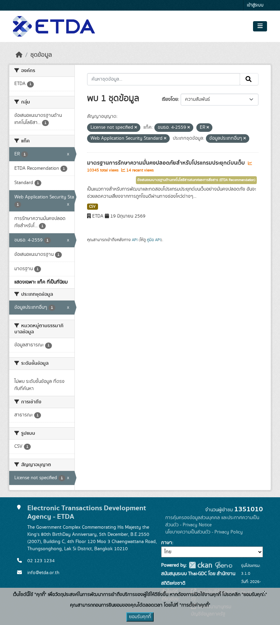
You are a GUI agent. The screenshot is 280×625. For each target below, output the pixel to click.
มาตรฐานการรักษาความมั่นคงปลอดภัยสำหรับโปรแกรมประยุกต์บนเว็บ (166, 162)
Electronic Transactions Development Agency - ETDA (86, 512)
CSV (92, 206)
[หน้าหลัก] (19, 55)
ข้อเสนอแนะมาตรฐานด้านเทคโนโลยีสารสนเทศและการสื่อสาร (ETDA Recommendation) (196, 180)
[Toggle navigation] (260, 26)
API (135, 240)
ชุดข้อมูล (41, 55)
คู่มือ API (154, 240)
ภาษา (166, 542)
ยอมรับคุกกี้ (140, 616)
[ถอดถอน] (136, 127)
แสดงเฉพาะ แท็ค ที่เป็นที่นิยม (41, 282)
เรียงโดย (170, 99)
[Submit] (249, 79)
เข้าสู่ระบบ (255, 5)
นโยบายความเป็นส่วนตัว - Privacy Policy (204, 532)
